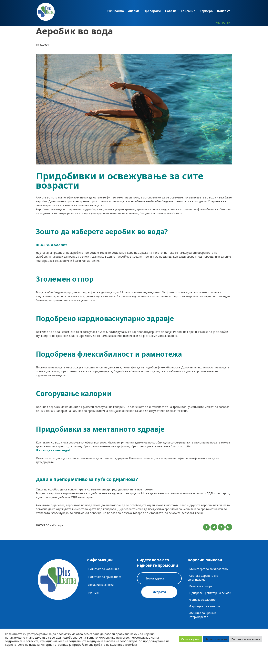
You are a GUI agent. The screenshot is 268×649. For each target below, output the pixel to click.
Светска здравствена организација (203, 577)
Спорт (59, 525)
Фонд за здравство (202, 599)
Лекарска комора (200, 586)
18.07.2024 (42, 44)
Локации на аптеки (101, 585)
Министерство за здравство (208, 569)
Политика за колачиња (103, 569)
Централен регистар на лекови (210, 593)
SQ (223, 22)
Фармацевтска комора (204, 606)
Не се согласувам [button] (216, 639)
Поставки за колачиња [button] (246, 639)
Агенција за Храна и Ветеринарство (202, 615)
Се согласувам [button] (190, 639)
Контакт (93, 592)
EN (229, 22)
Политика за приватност (104, 577)
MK (218, 22)
